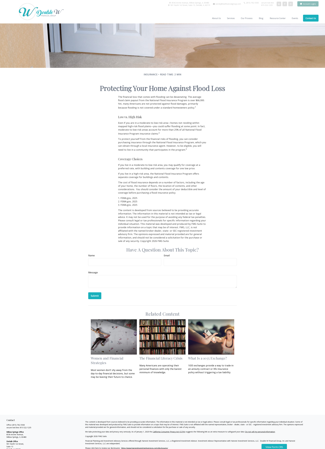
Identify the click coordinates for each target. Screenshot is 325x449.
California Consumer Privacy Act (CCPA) (169, 431)
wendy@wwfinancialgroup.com (228, 4)
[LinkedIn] (279, 4)
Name (91, 255)
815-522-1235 (25, 427)
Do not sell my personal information (260, 431)
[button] (216, 18)
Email (167, 255)
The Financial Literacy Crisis (160, 358)
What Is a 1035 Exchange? (207, 358)
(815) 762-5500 (252, 3)
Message (93, 272)
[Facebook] (284, 4)
